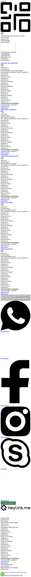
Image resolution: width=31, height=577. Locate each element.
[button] (15, 487)
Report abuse (5, 500)
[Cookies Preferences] (2, 574)
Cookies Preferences (8, 503)
